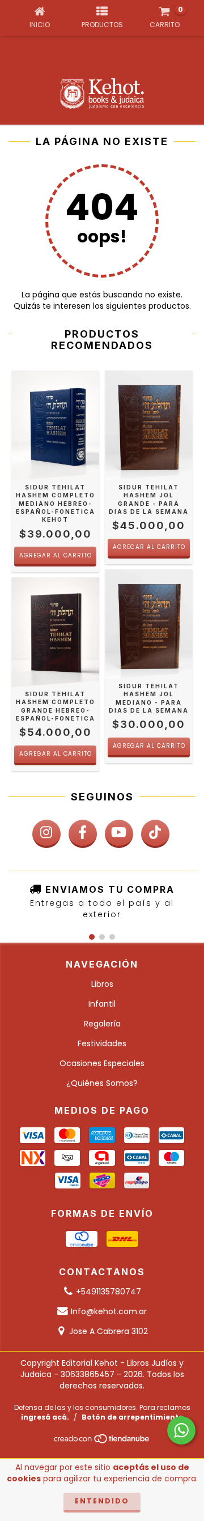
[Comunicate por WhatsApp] (181, 1430)
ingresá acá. (45, 1417)
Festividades (102, 1043)
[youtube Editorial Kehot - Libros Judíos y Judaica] (119, 834)
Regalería (102, 1023)
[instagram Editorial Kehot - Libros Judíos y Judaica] (46, 834)
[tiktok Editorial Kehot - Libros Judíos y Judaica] (155, 834)
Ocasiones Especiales (102, 1063)
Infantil (102, 1003)
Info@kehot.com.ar (109, 1311)
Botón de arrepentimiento (133, 1417)
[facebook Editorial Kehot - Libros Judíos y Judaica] (83, 834)
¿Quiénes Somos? (102, 1083)
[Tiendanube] (102, 1441)
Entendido (102, 1501)
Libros (102, 984)
